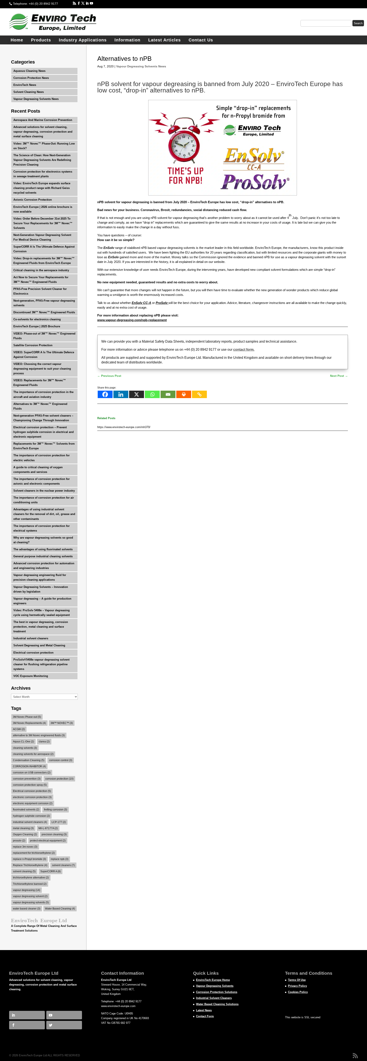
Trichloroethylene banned (30, 883)
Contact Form (205, 1016)
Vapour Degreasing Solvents (214, 985)
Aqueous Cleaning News (29, 70)
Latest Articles (164, 40)
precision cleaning (54, 834)
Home (17, 40)
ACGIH (19, 729)
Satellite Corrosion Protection (32, 345)
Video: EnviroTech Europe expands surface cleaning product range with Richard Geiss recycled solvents (41, 188)
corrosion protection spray (30, 784)
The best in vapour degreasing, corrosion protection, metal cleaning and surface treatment (40, 626)
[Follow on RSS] (72, 3)
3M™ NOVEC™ (62, 723)
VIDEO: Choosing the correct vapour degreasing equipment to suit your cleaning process (42, 368)
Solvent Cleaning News (28, 92)
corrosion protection (59, 778)
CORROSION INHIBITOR (29, 766)
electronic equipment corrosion (32, 803)
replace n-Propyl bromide (29, 859)
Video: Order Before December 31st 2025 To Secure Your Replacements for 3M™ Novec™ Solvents (42, 223)
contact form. (243, 349)
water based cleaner (26, 908)
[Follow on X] (81, 3)
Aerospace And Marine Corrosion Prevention (42, 120)
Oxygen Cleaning (25, 834)
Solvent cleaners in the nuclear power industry (44, 490)
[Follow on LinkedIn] (85, 3)
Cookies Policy (298, 992)
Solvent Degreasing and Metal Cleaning (39, 645)
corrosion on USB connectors (32, 772)
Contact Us (201, 40)
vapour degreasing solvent (30, 896)
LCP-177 (59, 822)
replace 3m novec (25, 846)
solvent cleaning (24, 871)
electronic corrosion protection (32, 797)
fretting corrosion (55, 809)
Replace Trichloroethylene (30, 865)
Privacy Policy (297, 985)
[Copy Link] (199, 394)
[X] (136, 394)
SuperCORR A (50, 871)
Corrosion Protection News (31, 77)
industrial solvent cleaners (30, 822)
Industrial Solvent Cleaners (214, 998)
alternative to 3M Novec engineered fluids (39, 735)
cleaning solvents (25, 747)
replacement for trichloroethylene (34, 852)
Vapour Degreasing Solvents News (141, 66)
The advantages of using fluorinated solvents (43, 549)
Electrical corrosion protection (33, 652)
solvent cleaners (63, 865)
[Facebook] (105, 394)
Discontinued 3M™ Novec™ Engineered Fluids (44, 312)
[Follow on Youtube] (89, 3)
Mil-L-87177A (48, 828)
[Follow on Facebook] (76, 3)
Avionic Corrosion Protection (32, 199)
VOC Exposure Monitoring (30, 676)
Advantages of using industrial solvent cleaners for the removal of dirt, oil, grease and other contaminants (44, 514)
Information (127, 40)
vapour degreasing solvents (31, 902)
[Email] (168, 394)
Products (41, 40)
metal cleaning (23, 828)
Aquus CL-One (23, 741)
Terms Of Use (297, 980)
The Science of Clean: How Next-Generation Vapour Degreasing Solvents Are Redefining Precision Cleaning (42, 160)
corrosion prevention (27, 778)
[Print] (183, 394)
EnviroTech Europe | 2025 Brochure (36, 326)
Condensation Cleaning (28, 760)
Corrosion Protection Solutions (216, 992)
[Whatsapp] (152, 394)
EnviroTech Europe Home (213, 980)
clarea (44, 741)
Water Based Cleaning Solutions (217, 1004)
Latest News (204, 1010)
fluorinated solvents (26, 809)
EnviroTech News (24, 85)
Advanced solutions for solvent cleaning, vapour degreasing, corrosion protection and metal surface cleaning (42, 131)
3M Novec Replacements (29, 723)
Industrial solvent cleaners (30, 638)
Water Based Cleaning (60, 908)
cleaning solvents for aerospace (33, 754)
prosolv (19, 840)
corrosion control (60, 760)
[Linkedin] (120, 394)
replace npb (59, 859)
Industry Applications (83, 40)
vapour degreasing (26, 890)
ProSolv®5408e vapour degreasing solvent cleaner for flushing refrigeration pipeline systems (41, 664)
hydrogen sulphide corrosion (31, 815)
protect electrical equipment (48, 840)
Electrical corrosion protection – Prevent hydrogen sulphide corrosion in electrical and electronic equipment (43, 432)
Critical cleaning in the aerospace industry (41, 270)
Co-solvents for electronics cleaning (37, 319)
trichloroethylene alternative (31, 877)
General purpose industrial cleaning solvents (43, 556)
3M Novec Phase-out (27, 716)
